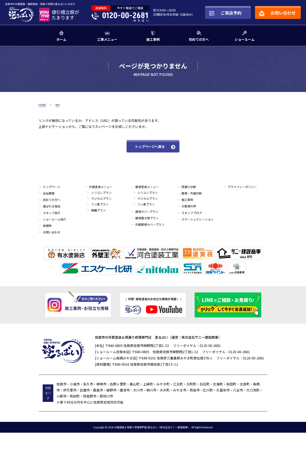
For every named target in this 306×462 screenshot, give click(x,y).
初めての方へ (199, 39)
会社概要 (49, 193)
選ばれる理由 (51, 206)
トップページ (51, 187)
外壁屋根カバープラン (149, 224)
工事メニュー (107, 39)
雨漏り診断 (189, 187)
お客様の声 (189, 206)
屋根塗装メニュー (147, 187)
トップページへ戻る (150, 146)
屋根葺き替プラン (147, 218)
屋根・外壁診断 (192, 193)
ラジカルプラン (101, 198)
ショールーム (245, 39)
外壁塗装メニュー (100, 187)
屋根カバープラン (146, 211)
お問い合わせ (51, 232)
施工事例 (153, 39)
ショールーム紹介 (54, 219)
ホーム (61, 39)
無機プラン (98, 210)
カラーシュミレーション (198, 219)
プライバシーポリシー (242, 187)
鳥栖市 (47, 226)
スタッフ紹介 (51, 213)
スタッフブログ (192, 213)
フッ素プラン (100, 204)
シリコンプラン (101, 193)
